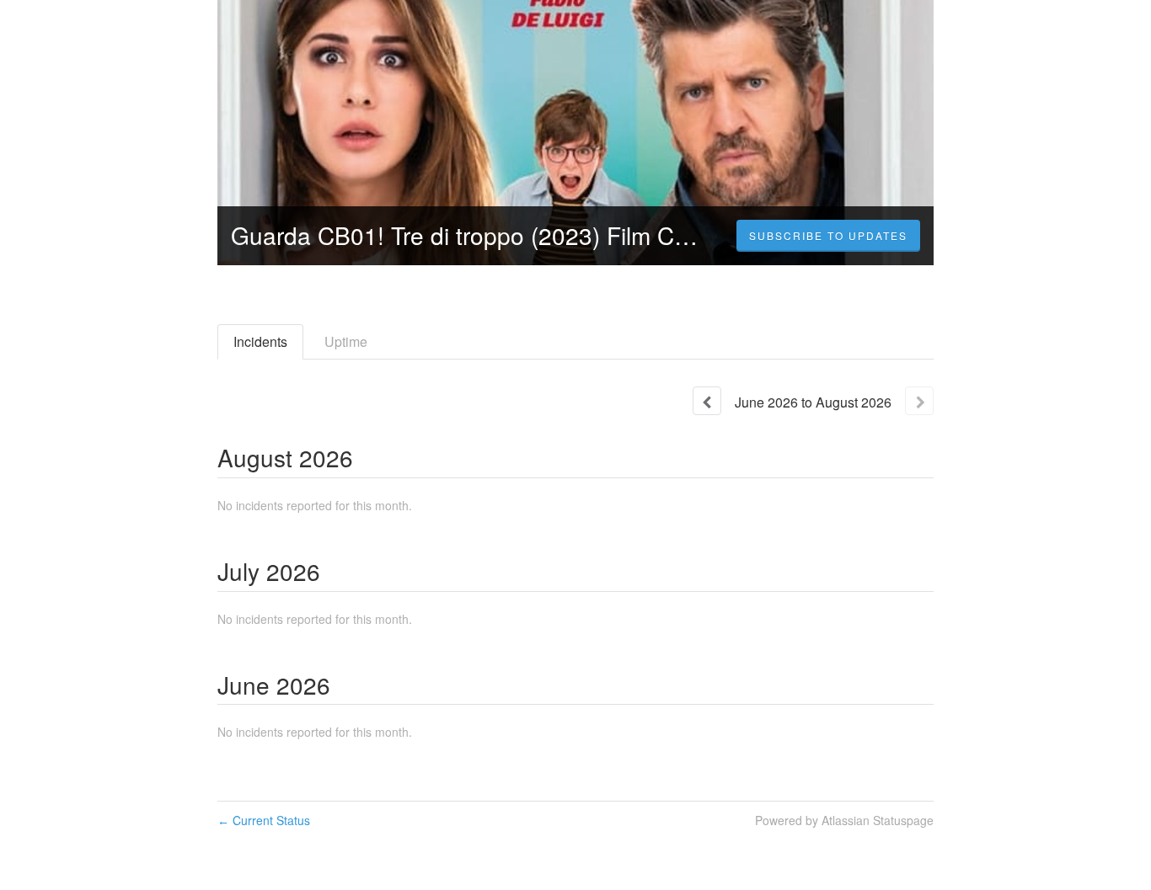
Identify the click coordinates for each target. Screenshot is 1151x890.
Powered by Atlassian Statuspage (844, 820)
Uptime (345, 341)
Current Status (263, 820)
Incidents (260, 341)
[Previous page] (707, 400)
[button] (828, 236)
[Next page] (919, 400)
